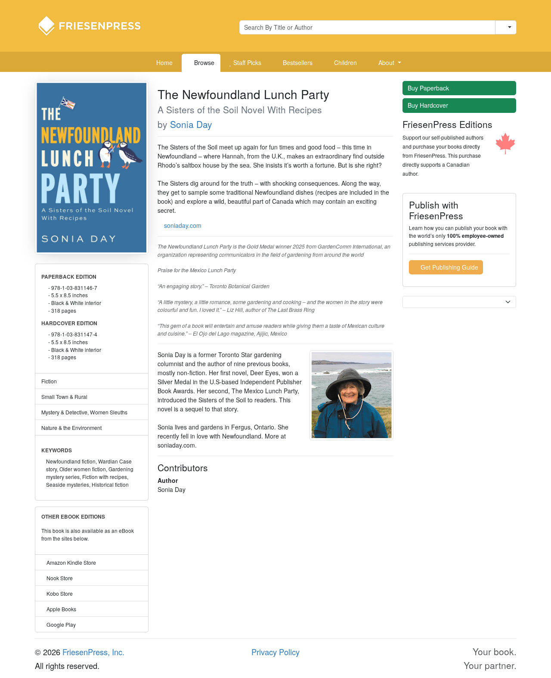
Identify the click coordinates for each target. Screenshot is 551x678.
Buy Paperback (429, 88)
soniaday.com (182, 225)
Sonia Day (191, 124)
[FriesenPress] (95, 25)
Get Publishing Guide (448, 267)
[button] (386, 63)
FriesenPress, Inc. (93, 651)
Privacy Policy (275, 651)
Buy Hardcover (429, 105)
